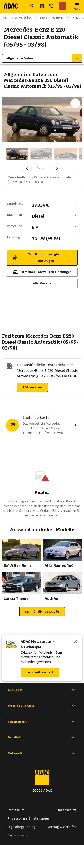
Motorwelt (15, 753)
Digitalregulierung (21, 827)
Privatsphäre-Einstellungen (28, 818)
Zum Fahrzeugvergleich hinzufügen (45, 257)
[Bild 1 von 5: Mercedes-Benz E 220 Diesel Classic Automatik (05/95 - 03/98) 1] (17, 154)
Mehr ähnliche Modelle (42, 612)
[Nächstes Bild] (57, 168)
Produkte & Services (21, 705)
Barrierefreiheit (19, 835)
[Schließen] (75, 642)
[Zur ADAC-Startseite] (11, 6)
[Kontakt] (51, 6)
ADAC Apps (15, 690)
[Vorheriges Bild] (27, 168)
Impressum (15, 810)
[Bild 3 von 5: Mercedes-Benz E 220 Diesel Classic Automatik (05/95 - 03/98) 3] (65, 154)
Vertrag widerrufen (62, 827)
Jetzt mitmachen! (40, 672)
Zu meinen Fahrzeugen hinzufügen (46, 272)
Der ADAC (14, 737)
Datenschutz (67, 810)
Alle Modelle (42, 283)
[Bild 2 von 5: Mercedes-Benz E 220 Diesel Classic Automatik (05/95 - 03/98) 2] (41, 154)
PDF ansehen (32, 387)
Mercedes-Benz (51, 18)
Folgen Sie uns (17, 721)
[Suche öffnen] (32, 6)
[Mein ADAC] (42, 6)
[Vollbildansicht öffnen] (75, 103)
